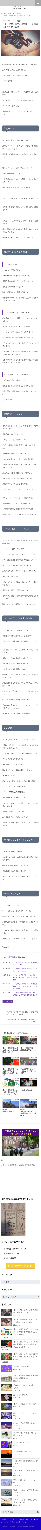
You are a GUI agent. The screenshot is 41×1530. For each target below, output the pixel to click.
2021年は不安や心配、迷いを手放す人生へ (24, 1435)
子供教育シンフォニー (9, 1520)
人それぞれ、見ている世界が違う (25, 1473)
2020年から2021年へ (21, 1443)
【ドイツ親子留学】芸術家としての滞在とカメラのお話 (25, 970)
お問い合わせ (22, 1522)
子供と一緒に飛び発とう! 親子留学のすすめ (18, 1165)
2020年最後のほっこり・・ (24, 1452)
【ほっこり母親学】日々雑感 (24, 1405)
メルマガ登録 (9, 1522)
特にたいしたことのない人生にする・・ (25, 1416)
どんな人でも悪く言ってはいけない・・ (25, 1425)
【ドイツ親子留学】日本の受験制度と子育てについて (25, 963)
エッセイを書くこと (21, 1396)
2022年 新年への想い (22, 1367)
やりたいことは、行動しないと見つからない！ (25, 1502)
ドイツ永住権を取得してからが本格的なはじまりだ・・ (25, 1378)
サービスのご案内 (26, 1520)
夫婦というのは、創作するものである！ (25, 1492)
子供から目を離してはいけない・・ (24, 1482)
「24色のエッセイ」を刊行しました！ (25, 1388)
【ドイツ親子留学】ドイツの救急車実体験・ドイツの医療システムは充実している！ (25, 986)
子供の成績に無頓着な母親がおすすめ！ (25, 1463)
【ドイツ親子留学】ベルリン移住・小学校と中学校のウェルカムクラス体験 (25, 977)
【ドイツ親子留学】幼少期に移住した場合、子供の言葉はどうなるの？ (25, 994)
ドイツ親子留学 (9, 957)
